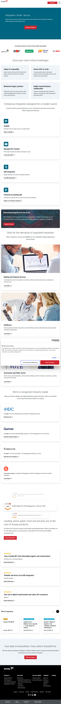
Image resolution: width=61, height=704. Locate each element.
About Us (45, 678)
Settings (54, 357)
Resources (21, 691)
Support (16, 691)
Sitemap (42, 691)
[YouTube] (35, 695)
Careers (45, 684)
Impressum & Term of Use (7, 702)
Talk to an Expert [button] (30, 27)
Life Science (20, 685)
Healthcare (20, 684)
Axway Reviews (47, 685)
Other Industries (21, 687)
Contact (27, 691)
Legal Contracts (34, 691)
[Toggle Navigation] (59, 2)
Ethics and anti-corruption (26, 702)
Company (45, 675)
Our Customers (36, 675)
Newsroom (46, 680)
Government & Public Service (24, 682)
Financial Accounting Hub (10, 682)
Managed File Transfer (9, 684)
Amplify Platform (8, 678)
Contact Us (52, 2)
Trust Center (48, 691)
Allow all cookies (49, 362)
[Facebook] (30, 695)
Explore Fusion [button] (9, 224)
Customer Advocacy (37, 680)
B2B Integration (7, 680)
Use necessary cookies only (30, 362)
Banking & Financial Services (24, 680)
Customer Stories (36, 678)
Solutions (20, 675)
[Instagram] (28, 695)
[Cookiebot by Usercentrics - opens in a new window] (52, 340)
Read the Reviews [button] (10, 538)
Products (7, 675)
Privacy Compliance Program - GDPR (38, 702)
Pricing (54, 675)
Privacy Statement (17, 702)
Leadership (46, 682)
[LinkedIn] (32, 695)
